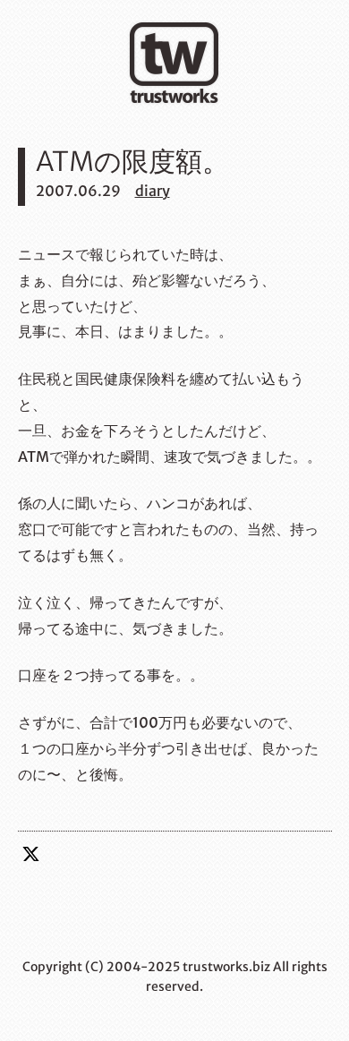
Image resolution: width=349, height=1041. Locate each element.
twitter (31, 853)
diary (152, 191)
